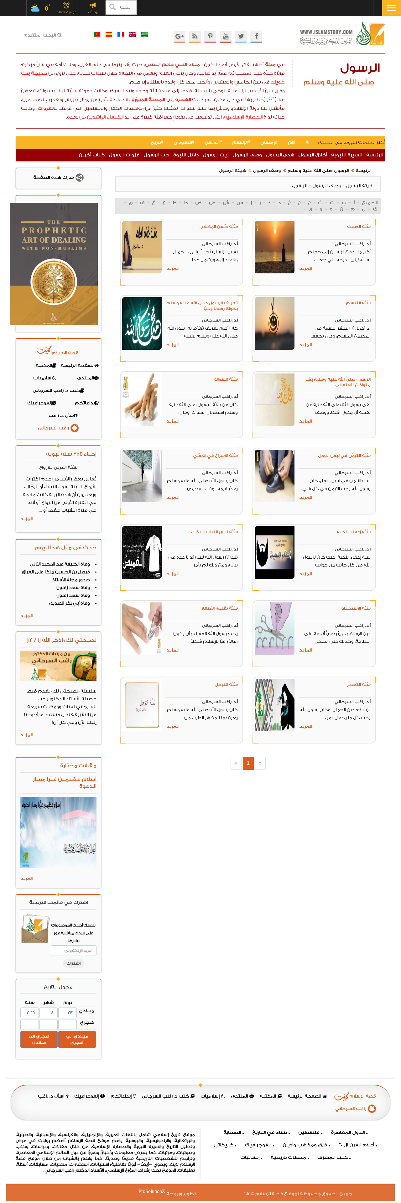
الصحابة (232, 1132)
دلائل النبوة (186, 155)
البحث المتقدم (39, 35)
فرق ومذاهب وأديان (305, 1145)
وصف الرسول (247, 155)
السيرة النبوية (346, 155)
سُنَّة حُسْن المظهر (219, 226)
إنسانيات (249, 1157)
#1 (308, 142)
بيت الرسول (215, 155)
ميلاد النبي (187, 64)
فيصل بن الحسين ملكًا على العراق (56, 572)
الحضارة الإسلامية (243, 117)
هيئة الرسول (232, 170)
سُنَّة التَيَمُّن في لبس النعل (344, 455)
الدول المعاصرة (348, 1132)
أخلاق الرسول (312, 155)
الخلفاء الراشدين (105, 117)
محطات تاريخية (288, 1157)
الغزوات (46, 108)
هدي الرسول (280, 155)
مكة (270, 64)
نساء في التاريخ (269, 1132)
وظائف (93, 12)
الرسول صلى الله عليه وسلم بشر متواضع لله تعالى (338, 382)
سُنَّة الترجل (226, 684)
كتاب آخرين (92, 155)
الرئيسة (374, 155)
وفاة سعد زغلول (73, 587)
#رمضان (269, 142)
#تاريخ (157, 142)
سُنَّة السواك (226, 379)
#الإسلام (241, 142)
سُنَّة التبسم (358, 303)
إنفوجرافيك (258, 1145)
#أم (291, 142)
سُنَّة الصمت (359, 226)
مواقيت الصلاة (66, 12)
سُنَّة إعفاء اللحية (354, 532)
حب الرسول (156, 155)
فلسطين (309, 1132)
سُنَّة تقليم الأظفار (219, 608)
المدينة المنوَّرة (148, 99)
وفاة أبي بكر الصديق (69, 603)
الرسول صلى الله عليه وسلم (318, 170)
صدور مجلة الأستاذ (71, 579)
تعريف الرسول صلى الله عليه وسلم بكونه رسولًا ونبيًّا (202, 306)
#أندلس (213, 142)
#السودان (184, 142)
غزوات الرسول (124, 155)
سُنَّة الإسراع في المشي (215, 455)
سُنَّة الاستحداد (356, 608)
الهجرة (183, 99)
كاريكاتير (223, 1145)
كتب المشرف (332, 1157)
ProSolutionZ (155, 1191)
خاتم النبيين (159, 64)
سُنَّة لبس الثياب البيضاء (214, 532)
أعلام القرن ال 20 (356, 1145)
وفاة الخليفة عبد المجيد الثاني (60, 564)
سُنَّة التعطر (359, 684)
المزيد (305, 268)
